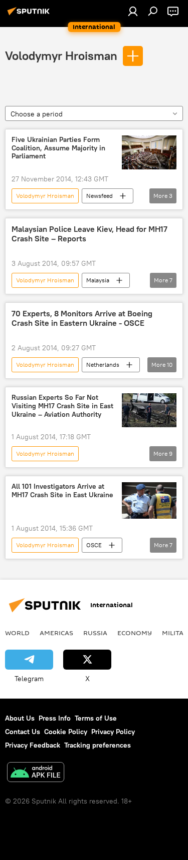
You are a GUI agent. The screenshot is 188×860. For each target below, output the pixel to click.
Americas (56, 632)
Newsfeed (99, 195)
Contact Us (22, 731)
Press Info (55, 718)
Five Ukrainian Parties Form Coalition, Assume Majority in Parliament (58, 148)
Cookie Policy (65, 731)
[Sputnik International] (30, 14)
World (17, 632)
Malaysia (97, 280)
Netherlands (102, 364)
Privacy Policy (113, 731)
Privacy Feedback (32, 745)
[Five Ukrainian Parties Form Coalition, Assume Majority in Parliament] (149, 152)
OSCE (94, 545)
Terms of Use (96, 718)
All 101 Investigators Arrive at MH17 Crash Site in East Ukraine (62, 490)
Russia (95, 632)
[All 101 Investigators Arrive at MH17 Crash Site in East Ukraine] (149, 500)
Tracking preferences (97, 745)
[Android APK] (36, 773)
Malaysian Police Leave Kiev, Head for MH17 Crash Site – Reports (89, 233)
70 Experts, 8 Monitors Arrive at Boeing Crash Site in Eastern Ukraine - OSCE (82, 318)
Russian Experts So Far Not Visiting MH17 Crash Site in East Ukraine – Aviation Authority (62, 406)
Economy (134, 632)
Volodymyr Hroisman (61, 55)
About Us (20, 718)
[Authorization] (133, 11)
